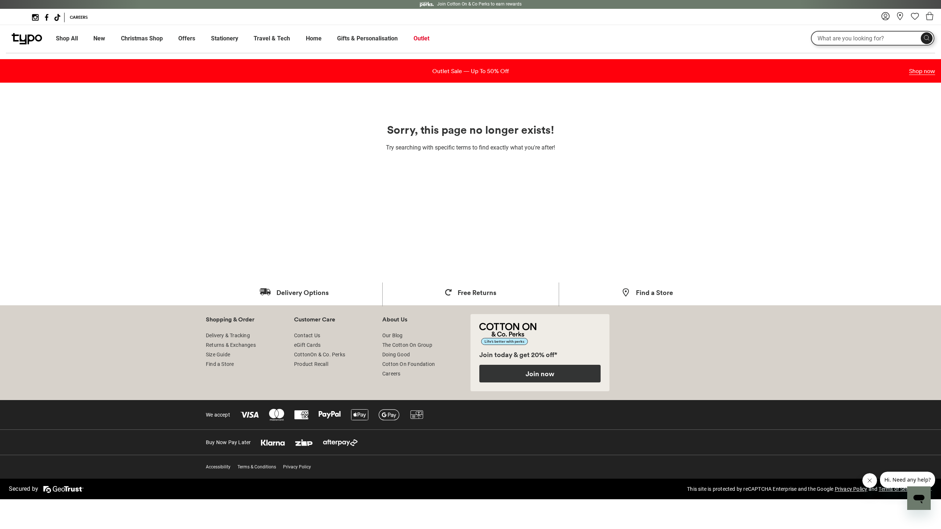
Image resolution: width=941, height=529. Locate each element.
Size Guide (218, 354)
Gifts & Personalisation (367, 38)
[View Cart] (929, 17)
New (99, 38)
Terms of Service (898, 489)
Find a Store (220, 364)
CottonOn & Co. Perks (319, 354)
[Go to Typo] (27, 43)
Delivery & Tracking (228, 335)
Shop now (922, 71)
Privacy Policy (297, 466)
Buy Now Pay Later (228, 442)
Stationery (224, 38)
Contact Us (307, 335)
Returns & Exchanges (231, 345)
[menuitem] (74, 38)
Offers (186, 38)
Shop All (67, 38)
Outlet (421, 38)
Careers (391, 374)
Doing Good (396, 354)
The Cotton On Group (407, 345)
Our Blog (392, 335)
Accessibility (218, 466)
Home (314, 38)
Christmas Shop (142, 38)
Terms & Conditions (256, 466)
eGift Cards (307, 345)
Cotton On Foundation (408, 364)
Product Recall (311, 364)
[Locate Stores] (900, 19)
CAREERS (79, 17)
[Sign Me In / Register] (885, 19)
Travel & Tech (272, 38)
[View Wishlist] (914, 19)
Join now (540, 373)
